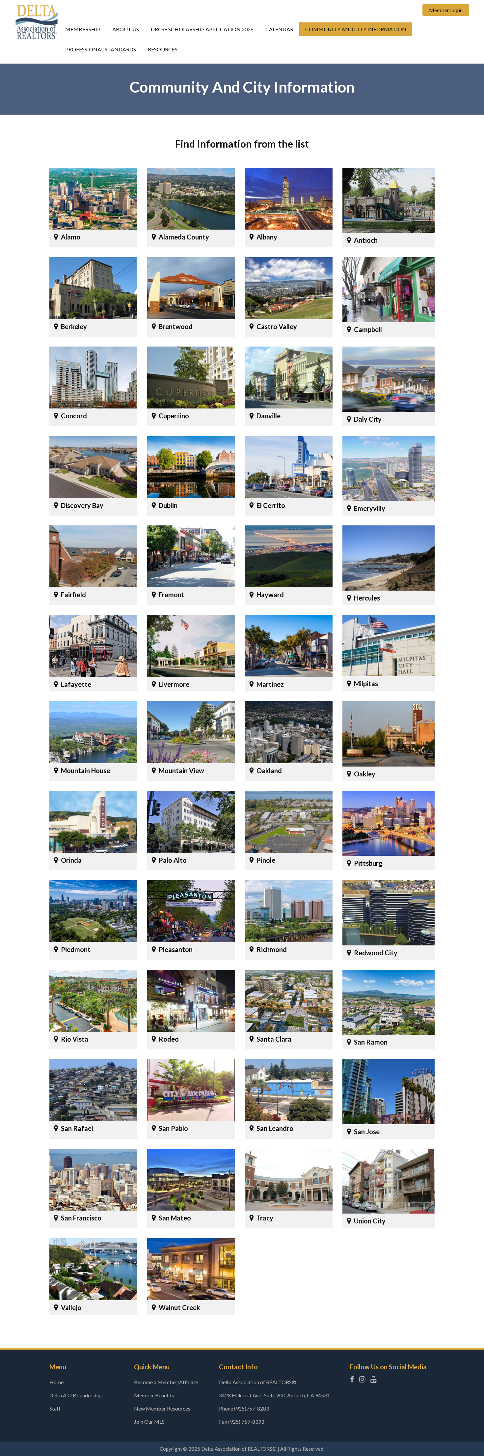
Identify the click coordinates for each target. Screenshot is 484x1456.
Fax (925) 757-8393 (241, 1421)
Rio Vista (74, 1039)
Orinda (71, 860)
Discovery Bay (82, 505)
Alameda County (184, 237)
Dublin (168, 505)
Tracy (264, 1218)
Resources (162, 49)
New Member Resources (162, 1408)
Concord (74, 416)
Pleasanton (176, 949)
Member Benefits (154, 1395)
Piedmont (76, 949)
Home (56, 1382)
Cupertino (174, 416)
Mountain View (181, 770)
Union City (370, 1221)
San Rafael (77, 1128)
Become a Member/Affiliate (166, 1382)
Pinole (265, 860)
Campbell (368, 329)
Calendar (279, 29)
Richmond (271, 949)
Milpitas (366, 683)
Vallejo (71, 1307)
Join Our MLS (149, 1421)
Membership (82, 29)
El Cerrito (270, 505)
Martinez (270, 684)
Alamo (70, 237)
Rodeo (169, 1039)
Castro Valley (276, 326)
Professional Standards (100, 49)
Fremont (171, 595)
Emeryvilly (369, 508)
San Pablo (173, 1128)
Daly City (368, 419)
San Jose (367, 1131)
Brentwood (176, 326)
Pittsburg (368, 863)
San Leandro (274, 1128)
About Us (125, 29)
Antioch (366, 240)
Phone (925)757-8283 (244, 1408)
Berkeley (74, 326)
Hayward (270, 595)
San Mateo (175, 1218)
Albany (266, 237)
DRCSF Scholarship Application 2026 (202, 29)
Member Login (446, 10)
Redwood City (375, 953)
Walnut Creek (179, 1307)
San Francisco (81, 1218)
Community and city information (355, 29)
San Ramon (371, 1042)
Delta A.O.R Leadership (75, 1395)
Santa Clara (273, 1039)
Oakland (269, 770)
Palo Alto (173, 860)
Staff (55, 1408)
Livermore (174, 684)
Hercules (367, 598)
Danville (268, 416)
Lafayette (76, 684)
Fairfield (73, 595)
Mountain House (85, 770)
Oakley (364, 774)
